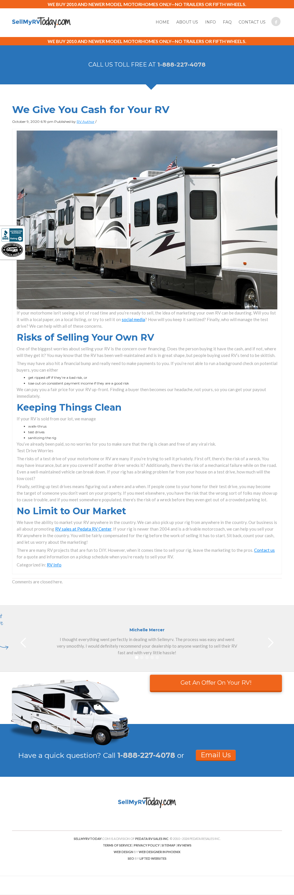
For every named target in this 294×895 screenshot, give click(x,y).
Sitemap (168, 845)
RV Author (85, 121)
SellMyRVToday (88, 838)
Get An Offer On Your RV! (216, 682)
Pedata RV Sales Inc (152, 838)
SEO (131, 858)
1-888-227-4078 (181, 64)
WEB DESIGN (123, 852)
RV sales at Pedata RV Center (83, 528)
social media (133, 319)
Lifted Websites (153, 858)
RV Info (54, 564)
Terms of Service (117, 845)
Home (162, 22)
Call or (143, 755)
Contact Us (252, 22)
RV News (184, 845)
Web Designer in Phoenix (159, 852)
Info (210, 22)
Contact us (264, 550)
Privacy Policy (147, 845)
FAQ (227, 22)
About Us (187, 22)
